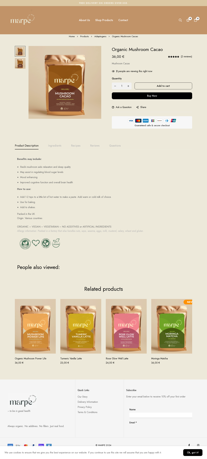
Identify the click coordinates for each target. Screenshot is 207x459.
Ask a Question (124, 107)
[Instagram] (198, 445)
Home (72, 36)
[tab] (26, 145)
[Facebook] (189, 445)
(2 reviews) (186, 56)
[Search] (180, 20)
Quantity (117, 78)
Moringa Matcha (159, 358)
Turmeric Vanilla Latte (71, 358)
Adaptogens (100, 36)
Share (143, 107)
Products (84, 36)
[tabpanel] (103, 213)
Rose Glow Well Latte (117, 358)
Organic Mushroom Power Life (30, 358)
